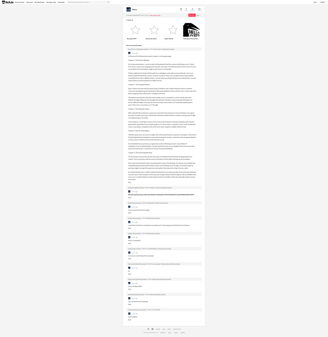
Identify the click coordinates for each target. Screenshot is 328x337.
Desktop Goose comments (134, 203)
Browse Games (19, 2)
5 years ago (134, 207)
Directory (163, 332)
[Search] (108, 2)
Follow (193, 15)
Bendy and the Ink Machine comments (137, 264)
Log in (315, 2)
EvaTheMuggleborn (152, 248)
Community (61, 2)
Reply (129, 182)
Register (322, 2)
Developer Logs (51, 2)
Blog (169, 329)
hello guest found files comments (136, 187)
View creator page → (155, 15)
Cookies (183, 332)
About (158, 329)
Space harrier (168, 39)
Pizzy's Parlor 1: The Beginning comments (138, 49)
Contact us (177, 329)
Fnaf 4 (158, 309)
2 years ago (134, 53)
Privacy (176, 332)
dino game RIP (131, 39)
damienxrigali (150, 203)
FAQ (164, 329)
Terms (169, 332)
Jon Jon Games (156, 264)
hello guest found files (190, 39)
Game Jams (29, 2)
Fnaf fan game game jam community (137, 309)
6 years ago (134, 283)
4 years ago (134, 191)
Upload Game (40, 2)
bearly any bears (151, 39)
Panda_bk (152, 187)
